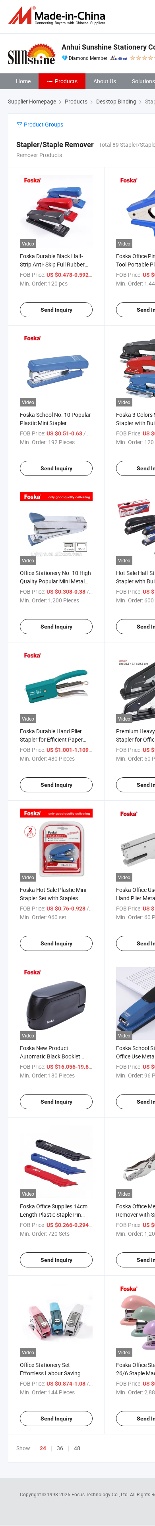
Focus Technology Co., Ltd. (101, 1494)
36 (60, 1448)
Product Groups (43, 124)
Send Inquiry (56, 310)
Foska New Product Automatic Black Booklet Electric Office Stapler (50, 1056)
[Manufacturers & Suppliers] (58, 15)
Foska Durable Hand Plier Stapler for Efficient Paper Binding (51, 739)
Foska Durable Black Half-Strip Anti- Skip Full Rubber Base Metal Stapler (52, 264)
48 (77, 1448)
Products (66, 81)
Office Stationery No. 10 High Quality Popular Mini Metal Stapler (55, 581)
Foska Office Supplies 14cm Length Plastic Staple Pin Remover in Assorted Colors (54, 1214)
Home (23, 81)
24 (43, 1448)
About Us (104, 81)
